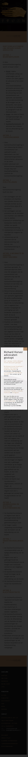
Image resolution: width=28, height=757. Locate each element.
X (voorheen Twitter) (14, 390)
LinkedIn (19, 391)
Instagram (15, 392)
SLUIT (25, 349)
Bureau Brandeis (11, 369)
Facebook (7, 392)
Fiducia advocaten (9, 401)
